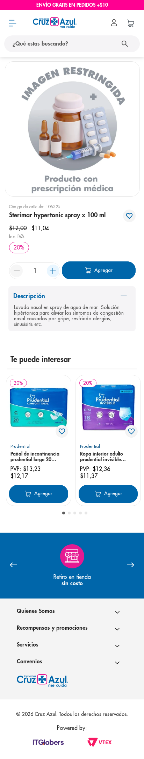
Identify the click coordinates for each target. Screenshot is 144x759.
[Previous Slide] (13, 565)
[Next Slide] (130, 565)
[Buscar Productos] (126, 43)
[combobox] (72, 43)
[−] (16, 271)
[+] (53, 271)
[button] (63, 513)
